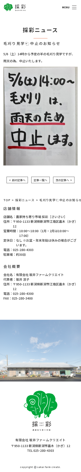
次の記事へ (62, 180)
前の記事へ (18, 180)
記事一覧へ (40, 180)
